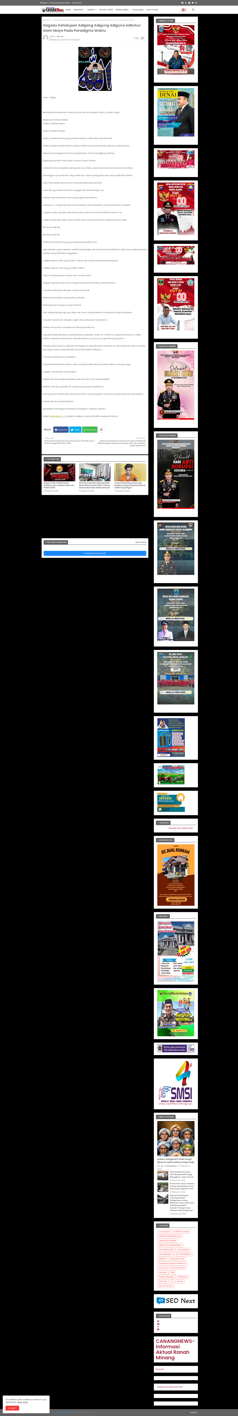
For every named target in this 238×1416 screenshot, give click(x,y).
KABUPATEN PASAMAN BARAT (170, 1245)
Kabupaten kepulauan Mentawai (172, 1263)
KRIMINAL (162, 1259)
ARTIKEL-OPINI (106, 9)
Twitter (77, 429)
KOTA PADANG (183, 1250)
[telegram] (158, 1329)
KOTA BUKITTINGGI (166, 1250)
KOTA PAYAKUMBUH (183, 1254)
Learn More (22, 1402)
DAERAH (91, 9)
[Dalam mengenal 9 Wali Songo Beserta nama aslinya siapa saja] (175, 1138)
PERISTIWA (163, 1281)
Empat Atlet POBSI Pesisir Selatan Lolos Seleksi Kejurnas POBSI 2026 (59, 485)
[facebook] (158, 1321)
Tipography (138, 9)
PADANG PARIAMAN (166, 1277)
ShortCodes (152, 9)
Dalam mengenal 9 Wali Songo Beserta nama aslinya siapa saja (175, 1161)
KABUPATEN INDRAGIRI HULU (170, 1236)
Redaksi (43, 3)
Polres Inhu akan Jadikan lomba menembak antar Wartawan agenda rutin (182, 1186)
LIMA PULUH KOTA (178, 1268)
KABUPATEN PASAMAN (167, 1241)
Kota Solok (163, 1268)
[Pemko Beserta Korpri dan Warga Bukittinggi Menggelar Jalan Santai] (162, 1175)
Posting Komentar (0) (95, 553)
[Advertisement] (96, 517)
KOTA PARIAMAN (165, 1254)
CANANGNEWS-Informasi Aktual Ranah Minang (175, 1349)
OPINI (172, 1272)
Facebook (62, 429)
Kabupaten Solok (177, 1259)
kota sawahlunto (166, 1286)
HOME (68, 9)
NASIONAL (78, 9)
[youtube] (158, 1324)
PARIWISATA (182, 1277)
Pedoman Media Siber (60, 3)
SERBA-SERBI (122, 9)
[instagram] (158, 1326)
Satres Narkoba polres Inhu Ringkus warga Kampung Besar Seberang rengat (130, 485)
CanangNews (165, 1231)
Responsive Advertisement (170, 1387)
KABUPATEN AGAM (181, 1231)
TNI (172, 1281)
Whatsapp (91, 429)
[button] (193, 9)
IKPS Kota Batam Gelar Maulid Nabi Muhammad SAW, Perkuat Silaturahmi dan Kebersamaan (94, 485)
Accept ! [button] (12, 1408)
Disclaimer (77, 3)
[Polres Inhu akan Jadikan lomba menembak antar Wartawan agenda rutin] (162, 1187)
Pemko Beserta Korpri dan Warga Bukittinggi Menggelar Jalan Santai (182, 1174)
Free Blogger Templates (63, 1412)
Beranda (47, 20)
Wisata (180, 1281)
